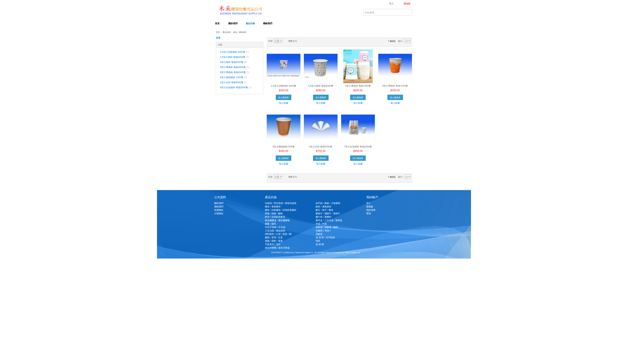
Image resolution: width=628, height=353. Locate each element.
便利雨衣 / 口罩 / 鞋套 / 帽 (278, 233)
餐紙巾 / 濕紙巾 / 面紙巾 (328, 213)
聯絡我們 (267, 23)
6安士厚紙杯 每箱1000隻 (358, 85)
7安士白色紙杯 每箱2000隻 (358, 146)
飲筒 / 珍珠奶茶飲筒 (275, 216)
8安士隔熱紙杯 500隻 (284, 146)
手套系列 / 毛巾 (273, 244)
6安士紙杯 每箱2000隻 (233, 62)
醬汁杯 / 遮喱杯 (323, 216)
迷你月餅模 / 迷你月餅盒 (277, 247)
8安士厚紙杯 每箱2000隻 (234, 72)
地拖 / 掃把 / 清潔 (274, 240)
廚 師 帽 (320, 244)
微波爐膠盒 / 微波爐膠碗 (277, 220)
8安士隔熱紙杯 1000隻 (233, 77)
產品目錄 (250, 23)
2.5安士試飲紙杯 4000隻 (234, 51)
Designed (338, 252)
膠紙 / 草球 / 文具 (274, 237)
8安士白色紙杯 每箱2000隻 (236, 87)
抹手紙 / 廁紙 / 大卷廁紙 (328, 203)
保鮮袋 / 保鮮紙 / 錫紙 (327, 227)
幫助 (368, 213)
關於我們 (233, 23)
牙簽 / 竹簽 (321, 223)
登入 (368, 203)
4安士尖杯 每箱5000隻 (233, 82)
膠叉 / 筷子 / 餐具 (324, 209)
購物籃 (369, 206)
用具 (318, 240)
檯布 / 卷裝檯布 (273, 206)
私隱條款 (218, 209)
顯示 (400, 40)
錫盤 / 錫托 (270, 223)
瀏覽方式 (292, 40)
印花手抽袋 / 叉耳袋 (275, 227)
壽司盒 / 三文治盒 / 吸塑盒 (329, 220)
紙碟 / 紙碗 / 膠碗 (274, 213)
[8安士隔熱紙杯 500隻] (284, 127)
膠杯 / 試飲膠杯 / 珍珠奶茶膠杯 (280, 209)
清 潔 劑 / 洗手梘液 (325, 237)
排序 (270, 40)
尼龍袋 (319, 233)
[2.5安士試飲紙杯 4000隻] (284, 66)
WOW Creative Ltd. (352, 252)
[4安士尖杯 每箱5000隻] (321, 127)
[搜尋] (409, 12)
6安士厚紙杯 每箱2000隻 (234, 67)
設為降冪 (285, 41)
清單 (306, 41)
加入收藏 (283, 102)
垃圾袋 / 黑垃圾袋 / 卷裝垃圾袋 (280, 203)
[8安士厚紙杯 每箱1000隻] (395, 66)
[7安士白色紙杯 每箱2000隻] (358, 127)
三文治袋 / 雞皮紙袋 (275, 230)
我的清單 (370, 209)
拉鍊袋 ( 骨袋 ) (323, 230)
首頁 (217, 23)
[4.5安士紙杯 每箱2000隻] (321, 66)
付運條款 (218, 213)
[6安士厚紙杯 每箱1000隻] (358, 66)
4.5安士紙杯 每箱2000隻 (234, 57)
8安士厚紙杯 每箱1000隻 (395, 85)
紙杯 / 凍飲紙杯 (323, 206)
